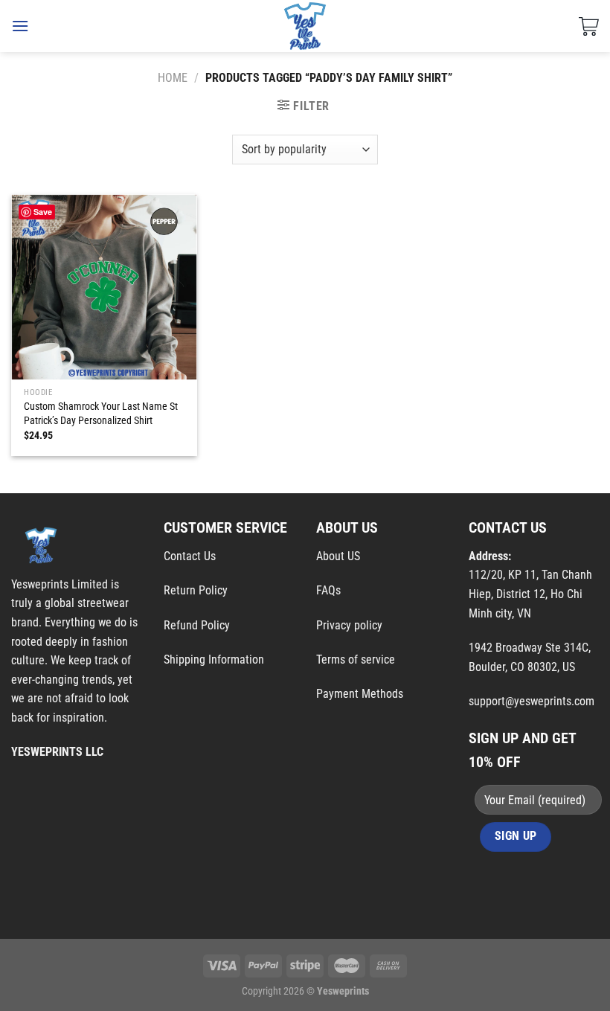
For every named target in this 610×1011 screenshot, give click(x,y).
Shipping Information (214, 659)
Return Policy (196, 590)
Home (172, 78)
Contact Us (190, 556)
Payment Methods (359, 694)
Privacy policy (349, 625)
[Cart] (589, 26)
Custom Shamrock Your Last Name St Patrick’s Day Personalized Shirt (101, 413)
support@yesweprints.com (531, 701)
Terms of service (355, 659)
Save (42, 211)
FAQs (328, 590)
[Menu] (20, 25)
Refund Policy (197, 625)
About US (338, 556)
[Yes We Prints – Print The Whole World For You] (305, 26)
